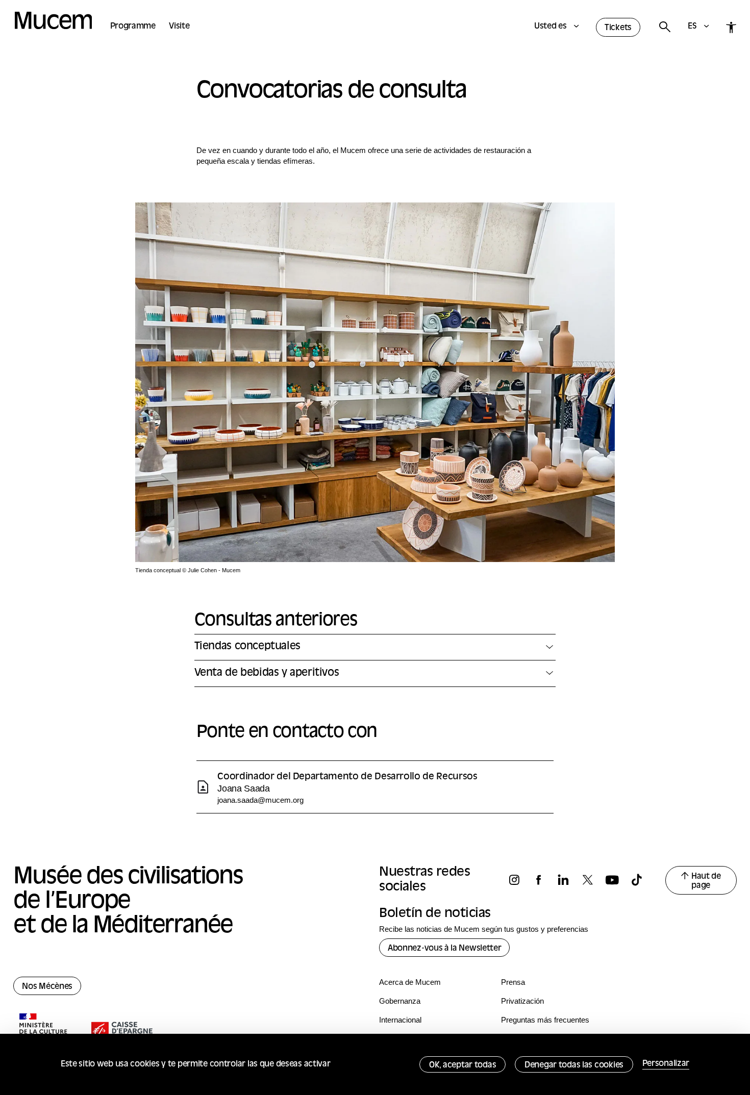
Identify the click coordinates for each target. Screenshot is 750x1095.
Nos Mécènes (47, 987)
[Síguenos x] (592, 880)
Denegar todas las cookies (573, 1065)
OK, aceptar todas (462, 1065)
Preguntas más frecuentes (545, 1019)
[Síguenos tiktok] (641, 880)
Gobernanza (399, 1001)
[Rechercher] (664, 27)
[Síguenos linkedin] (568, 880)
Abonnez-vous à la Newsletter (444, 949)
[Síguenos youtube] (617, 880)
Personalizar (666, 1064)
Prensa (513, 982)
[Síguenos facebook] (543, 880)
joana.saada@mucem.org (260, 800)
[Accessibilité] (731, 27)
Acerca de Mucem (410, 982)
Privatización (522, 1001)
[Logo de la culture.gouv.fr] (43, 1031)
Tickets (618, 28)
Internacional (400, 1019)
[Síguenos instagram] (519, 880)
